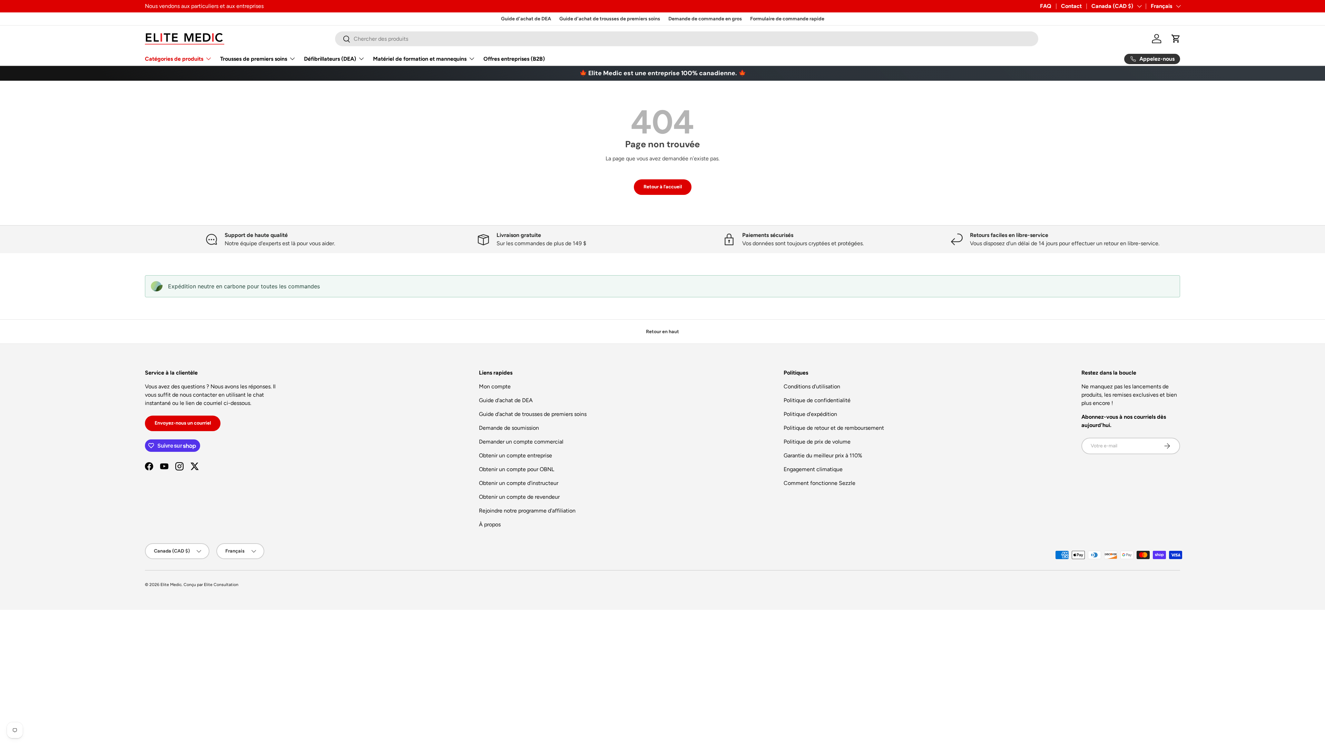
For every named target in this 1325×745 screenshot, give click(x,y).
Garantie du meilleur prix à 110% (823, 455)
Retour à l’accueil (663, 187)
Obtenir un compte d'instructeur (518, 483)
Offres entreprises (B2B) (514, 59)
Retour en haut (662, 332)
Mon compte (495, 386)
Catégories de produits (174, 59)
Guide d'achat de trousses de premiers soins (609, 19)
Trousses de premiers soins (253, 59)
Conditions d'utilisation (812, 386)
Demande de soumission (509, 428)
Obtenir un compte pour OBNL (516, 469)
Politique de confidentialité (817, 400)
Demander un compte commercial (521, 441)
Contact (1071, 6)
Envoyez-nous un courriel (183, 423)
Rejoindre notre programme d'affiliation (527, 510)
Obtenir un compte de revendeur (519, 497)
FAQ (1045, 6)
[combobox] (687, 38)
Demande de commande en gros (705, 19)
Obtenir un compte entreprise (515, 455)
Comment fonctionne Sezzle (819, 483)
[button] (1176, 38)
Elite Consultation (221, 584)
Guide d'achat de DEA (526, 19)
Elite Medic (170, 584)
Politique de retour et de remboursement (834, 428)
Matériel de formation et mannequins (420, 59)
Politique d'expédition (810, 414)
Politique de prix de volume (817, 441)
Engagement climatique (813, 469)
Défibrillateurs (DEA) (330, 59)
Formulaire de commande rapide (787, 19)
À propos (490, 524)
